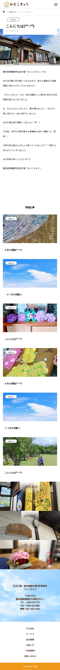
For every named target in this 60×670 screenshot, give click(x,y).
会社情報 (30, 640)
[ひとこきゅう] (15, 4)
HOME (30, 629)
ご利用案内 (30, 651)
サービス (30, 634)
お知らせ (13, 19)
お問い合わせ (30, 656)
